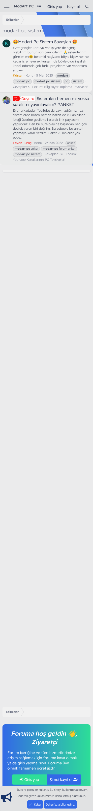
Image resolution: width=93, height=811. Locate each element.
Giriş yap (31, 779)
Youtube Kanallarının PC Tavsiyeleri (39, 160)
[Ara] (87, 6)
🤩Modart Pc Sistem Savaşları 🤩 (45, 41)
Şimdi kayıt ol (61, 779)
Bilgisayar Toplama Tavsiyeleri (66, 87)
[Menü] (7, 6)
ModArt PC (24, 6)
